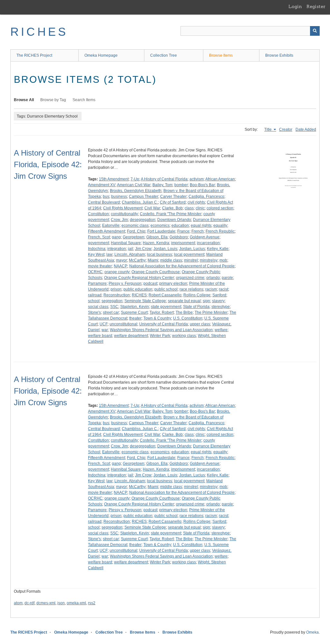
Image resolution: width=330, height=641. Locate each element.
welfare (221, 330)
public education (137, 289)
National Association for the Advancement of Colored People (182, 266)
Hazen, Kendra (156, 243)
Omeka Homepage (101, 55)
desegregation (142, 219)
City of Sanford (173, 202)
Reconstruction (116, 295)
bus (106, 196)
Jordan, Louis (165, 248)
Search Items (84, 100)
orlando (213, 277)
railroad (95, 295)
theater (135, 318)
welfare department (131, 335)
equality (220, 225)
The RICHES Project (34, 55)
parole (227, 277)
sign (206, 301)
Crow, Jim (119, 219)
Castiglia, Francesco (206, 196)
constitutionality (124, 214)
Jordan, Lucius (192, 248)
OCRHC (95, 272)
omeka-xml (76, 603)
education (180, 225)
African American (220, 179)
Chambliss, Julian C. (140, 202)
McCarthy (137, 260)
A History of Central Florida (164, 179)
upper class (200, 324)
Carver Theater (173, 196)
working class (184, 335)
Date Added (306, 129)
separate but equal (184, 301)
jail (130, 248)
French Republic (220, 231)
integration (116, 248)
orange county (117, 272)
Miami (153, 260)
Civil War (152, 208)
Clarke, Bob (172, 208)
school (94, 301)
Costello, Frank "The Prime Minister (170, 214)
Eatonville (111, 225)
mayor (121, 260)
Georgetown (133, 237)
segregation (112, 301)
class (189, 208)
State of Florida (196, 306)
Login (295, 6)
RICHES (39, 31)
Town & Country (157, 318)
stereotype (220, 306)
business (119, 196)
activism (196, 179)
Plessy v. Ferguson (125, 283)
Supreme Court (134, 312)
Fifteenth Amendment (106, 231)
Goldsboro (179, 237)
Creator (285, 129)
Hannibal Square (126, 243)
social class (98, 306)
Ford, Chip (136, 231)
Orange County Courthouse (155, 272)
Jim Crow (143, 248)
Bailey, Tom (162, 185)
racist (223, 289)
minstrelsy (209, 260)
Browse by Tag (53, 100)
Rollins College (196, 295)
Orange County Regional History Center (139, 277)
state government (166, 306)
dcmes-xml (45, 603)
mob (223, 260)
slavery (218, 301)
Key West (96, 254)
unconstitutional (123, 324)
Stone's (94, 312)
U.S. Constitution (187, 318)
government (98, 243)
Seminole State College (145, 301)
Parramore (97, 283)
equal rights (201, 225)
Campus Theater (143, 196)
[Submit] (315, 31)
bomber (181, 185)
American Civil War (133, 185)
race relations (191, 289)
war (105, 330)
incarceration (208, 243)
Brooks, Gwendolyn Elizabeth (135, 190)
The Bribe (184, 312)
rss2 (91, 603)
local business (159, 254)
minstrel (191, 260)
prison (116, 289)
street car (111, 312)
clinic (200, 208)
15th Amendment (114, 179)
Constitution (98, 214)
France (183, 231)
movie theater (100, 266)
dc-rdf (29, 603)
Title (268, 129)
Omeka (312, 632)
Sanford (219, 295)
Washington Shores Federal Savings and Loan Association (161, 330)
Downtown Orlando (174, 219)
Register (315, 6)
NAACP (120, 266)
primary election (173, 283)
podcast (150, 283)
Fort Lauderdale (161, 231)
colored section (220, 208)
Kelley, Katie (217, 248)
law (109, 254)
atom (18, 603)
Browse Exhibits (279, 55)
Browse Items (221, 55)
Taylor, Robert (162, 312)
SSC (114, 306)
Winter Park (160, 335)
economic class (135, 225)
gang (116, 237)
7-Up (135, 179)
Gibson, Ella (157, 237)
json (61, 603)
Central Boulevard (104, 202)
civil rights (196, 202)
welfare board (100, 335)
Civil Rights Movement (122, 208)
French (197, 231)
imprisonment (183, 243)
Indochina (96, 248)
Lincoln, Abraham (129, 254)
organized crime (190, 277)
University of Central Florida (163, 324)
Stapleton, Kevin (134, 306)
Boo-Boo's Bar (202, 185)
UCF (104, 324)
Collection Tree (163, 55)
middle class (171, 260)
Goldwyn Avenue (204, 237)
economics (160, 225)
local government (189, 254)
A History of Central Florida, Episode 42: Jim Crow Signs (48, 164)
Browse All (24, 100)
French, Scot (99, 237)
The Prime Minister (211, 312)
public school (166, 289)
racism (211, 289)
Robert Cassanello (165, 295)
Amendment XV (101, 185)
